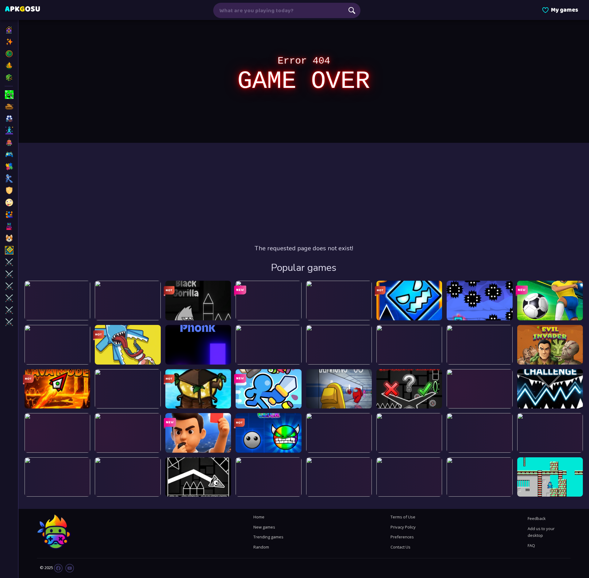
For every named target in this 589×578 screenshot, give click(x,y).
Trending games (268, 537)
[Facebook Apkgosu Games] (58, 568)
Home (258, 517)
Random (261, 547)
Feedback (537, 518)
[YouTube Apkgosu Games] (69, 568)
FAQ (531, 545)
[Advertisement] (304, 193)
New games (264, 527)
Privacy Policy (403, 527)
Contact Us (400, 547)
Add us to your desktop (541, 532)
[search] (352, 10)
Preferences (402, 537)
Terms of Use (403, 517)
